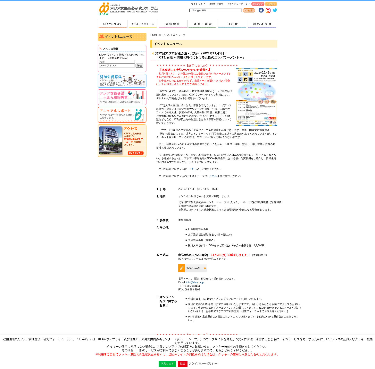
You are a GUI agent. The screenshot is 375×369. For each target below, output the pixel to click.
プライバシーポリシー (238, 4)
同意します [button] (167, 363)
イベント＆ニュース (174, 35)
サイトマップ (198, 4)
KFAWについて (113, 24)
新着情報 (143, 24)
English (271, 4)
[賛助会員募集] (122, 88)
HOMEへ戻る (130, 9)
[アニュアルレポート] (122, 123)
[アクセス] (122, 157)
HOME (154, 35)
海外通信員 (262, 24)
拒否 (182, 363)
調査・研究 (202, 24)
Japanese (258, 4)
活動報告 (172, 24)
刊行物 (232, 24)
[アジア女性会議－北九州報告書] (122, 105)
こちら (193, 168)
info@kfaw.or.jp (195, 282)
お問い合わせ (216, 4)
